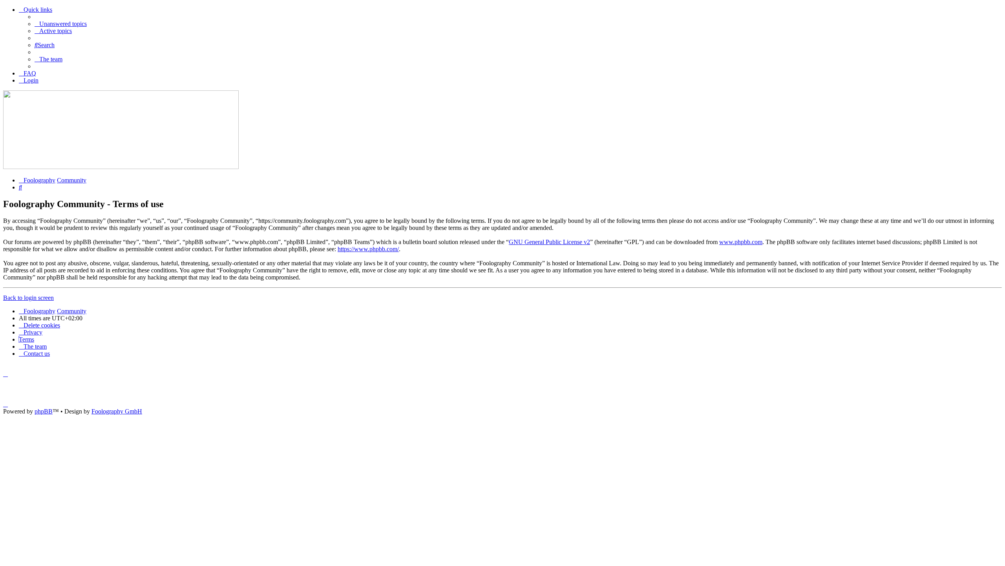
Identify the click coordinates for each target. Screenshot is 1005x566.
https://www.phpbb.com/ (368, 249)
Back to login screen (28, 297)
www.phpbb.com (740, 242)
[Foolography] (121, 167)
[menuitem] (61, 23)
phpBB (44, 411)
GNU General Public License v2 (549, 242)
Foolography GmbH (116, 411)
